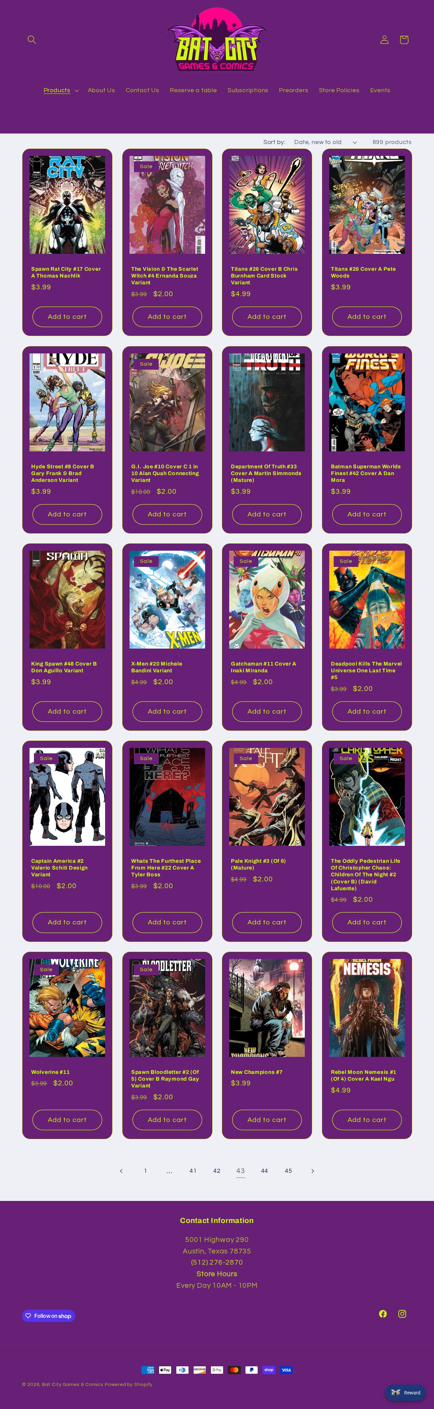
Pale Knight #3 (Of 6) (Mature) (258, 864)
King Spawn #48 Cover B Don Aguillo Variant (64, 667)
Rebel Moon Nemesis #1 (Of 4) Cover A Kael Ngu (363, 1075)
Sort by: (274, 142)
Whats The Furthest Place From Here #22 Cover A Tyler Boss (166, 868)
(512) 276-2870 (217, 1262)
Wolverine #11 (50, 1072)
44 (265, 1171)
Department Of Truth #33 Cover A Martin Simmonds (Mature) (266, 473)
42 (217, 1171)
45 (288, 1171)
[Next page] (312, 1171)
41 (193, 1171)
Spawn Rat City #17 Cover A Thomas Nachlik (66, 272)
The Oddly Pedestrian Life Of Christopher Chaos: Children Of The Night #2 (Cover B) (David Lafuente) (365, 874)
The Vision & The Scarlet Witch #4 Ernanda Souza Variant (164, 276)
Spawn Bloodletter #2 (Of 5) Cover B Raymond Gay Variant (165, 1079)
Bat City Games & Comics (72, 1384)
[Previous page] (122, 1171)
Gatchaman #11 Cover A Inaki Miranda (263, 667)
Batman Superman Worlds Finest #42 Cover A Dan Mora (366, 473)
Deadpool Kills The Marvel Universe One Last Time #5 (366, 670)
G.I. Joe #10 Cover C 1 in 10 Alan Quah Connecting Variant (165, 473)
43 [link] (240, 1171)
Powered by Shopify (128, 1384)
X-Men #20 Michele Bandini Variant (156, 667)
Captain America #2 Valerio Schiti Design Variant (59, 868)
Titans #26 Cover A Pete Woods (363, 272)
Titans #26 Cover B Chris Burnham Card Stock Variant (264, 276)
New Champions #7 (257, 1072)
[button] (31, 39)
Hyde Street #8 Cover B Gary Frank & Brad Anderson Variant (62, 473)
